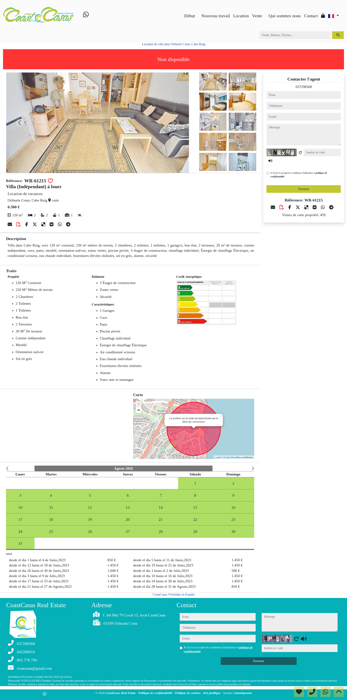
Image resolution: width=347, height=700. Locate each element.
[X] (35, 224)
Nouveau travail (215, 15)
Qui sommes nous (285, 15)
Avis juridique (212, 693)
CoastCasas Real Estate (121, 693)
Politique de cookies (188, 693)
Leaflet (218, 457)
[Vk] (52, 224)
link (252, 684)
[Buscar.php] (198, 12)
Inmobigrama (243, 693)
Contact (311, 15)
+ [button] (138, 404)
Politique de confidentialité (155, 693)
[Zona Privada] (323, 16)
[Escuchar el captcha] (270, 161)
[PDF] (19, 224)
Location (241, 15)
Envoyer (303, 189)
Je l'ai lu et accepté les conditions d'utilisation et (298, 175)
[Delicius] (43, 224)
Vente (257, 15)
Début (189, 15)
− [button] (138, 410)
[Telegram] (68, 224)
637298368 (304, 87)
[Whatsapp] (86, 15)
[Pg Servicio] (265, 12)
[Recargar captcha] (300, 153)
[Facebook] (27, 224)
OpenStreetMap (233, 457)
